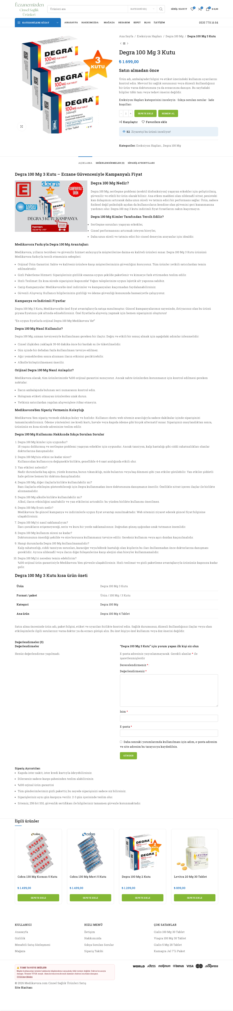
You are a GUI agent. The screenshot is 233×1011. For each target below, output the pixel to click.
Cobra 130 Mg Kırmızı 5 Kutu (37, 876)
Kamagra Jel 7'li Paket (169, 951)
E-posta (126, 726)
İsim (124, 711)
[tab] (85, 161)
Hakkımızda (92, 938)
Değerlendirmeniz (133, 671)
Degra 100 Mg (175, 36)
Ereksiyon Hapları (149, 36)
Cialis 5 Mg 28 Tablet (168, 944)
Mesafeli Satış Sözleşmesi (32, 944)
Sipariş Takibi (93, 951)
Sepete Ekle (145, 113)
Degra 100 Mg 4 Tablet (115, 613)
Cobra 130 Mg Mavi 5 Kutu (88, 876)
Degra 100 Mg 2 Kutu (136, 876)
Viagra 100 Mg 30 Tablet (170, 938)
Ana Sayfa (126, 36)
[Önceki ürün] (120, 43)
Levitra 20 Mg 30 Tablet (190, 876)
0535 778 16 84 (208, 22)
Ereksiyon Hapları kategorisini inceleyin (147, 100)
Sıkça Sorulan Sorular (99, 944)
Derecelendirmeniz (134, 665)
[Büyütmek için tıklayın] (21, 126)
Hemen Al (168, 113)
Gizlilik (20, 938)
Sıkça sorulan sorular (192, 100)
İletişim (89, 932)
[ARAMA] (161, 9)
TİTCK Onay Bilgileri (25, 977)
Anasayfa (21, 932)
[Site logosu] (29, 8)
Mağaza (20, 951)
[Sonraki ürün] (127, 43)
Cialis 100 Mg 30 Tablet (169, 932)
